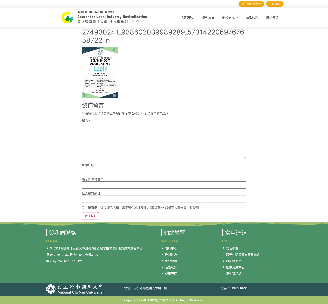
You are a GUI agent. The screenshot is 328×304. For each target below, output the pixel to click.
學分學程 (228, 17)
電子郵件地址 (92, 179)
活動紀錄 (252, 17)
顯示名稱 (89, 165)
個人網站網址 (91, 193)
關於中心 (188, 17)
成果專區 (272, 17)
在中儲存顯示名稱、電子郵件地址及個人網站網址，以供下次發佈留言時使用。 (143, 207)
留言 (86, 120)
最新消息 (208, 17)
